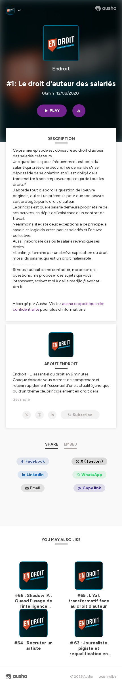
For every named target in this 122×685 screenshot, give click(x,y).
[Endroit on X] (26, 415)
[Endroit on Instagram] (39, 415)
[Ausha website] (105, 8)
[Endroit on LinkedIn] (52, 415)
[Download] (78, 110)
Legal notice (107, 676)
